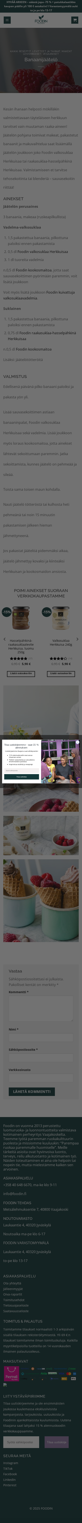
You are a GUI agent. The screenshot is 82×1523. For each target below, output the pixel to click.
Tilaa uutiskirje (21, 777)
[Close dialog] (77, 742)
